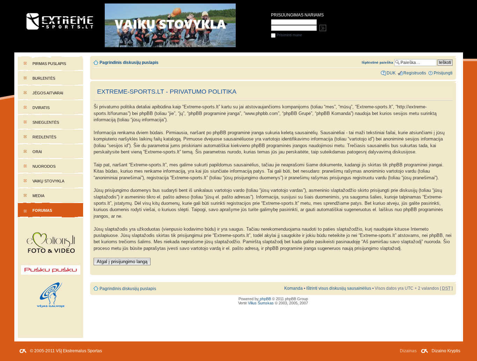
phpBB (265, 299)
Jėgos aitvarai (47, 93)
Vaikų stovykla (48, 181)
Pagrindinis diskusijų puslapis (129, 62)
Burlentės (43, 78)
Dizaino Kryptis (446, 350)
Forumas (42, 210)
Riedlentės (44, 137)
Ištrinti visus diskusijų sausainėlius (338, 288)
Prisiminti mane (289, 35)
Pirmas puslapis (49, 64)
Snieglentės (45, 122)
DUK (391, 73)
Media (38, 196)
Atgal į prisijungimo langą (122, 261)
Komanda (293, 288)
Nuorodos (44, 166)
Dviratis (41, 108)
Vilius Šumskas (261, 303)
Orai (37, 152)
